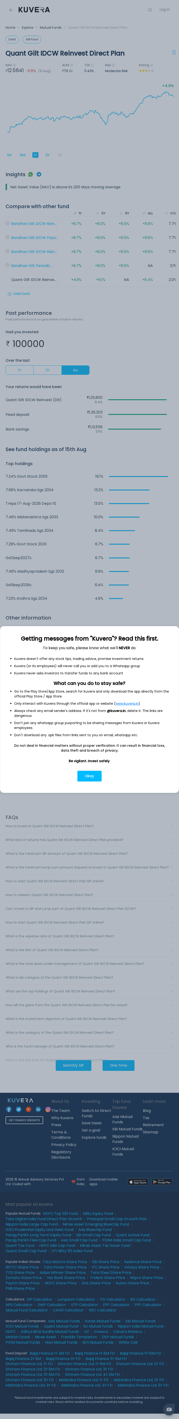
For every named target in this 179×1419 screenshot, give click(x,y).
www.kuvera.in (127, 703)
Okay (89, 776)
